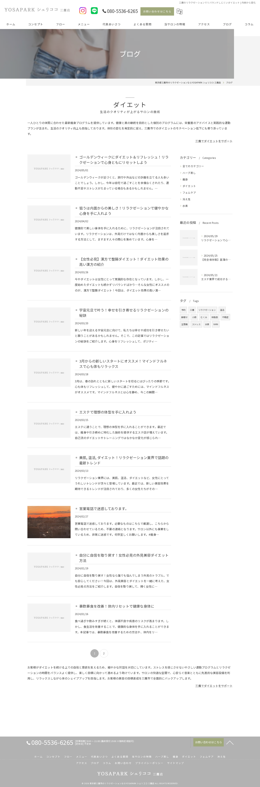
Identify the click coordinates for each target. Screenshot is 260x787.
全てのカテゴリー (193, 166)
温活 (222, 309)
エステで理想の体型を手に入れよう (107, 412)
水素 (185, 206)
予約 (183, 309)
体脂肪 (214, 317)
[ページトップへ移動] (229, 742)
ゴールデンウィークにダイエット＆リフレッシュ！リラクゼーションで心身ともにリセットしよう (124, 159)
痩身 (185, 179)
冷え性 (187, 199)
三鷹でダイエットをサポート (214, 141)
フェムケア (189, 192)
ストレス (196, 324)
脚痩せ (184, 317)
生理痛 (184, 324)
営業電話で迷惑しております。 (104, 508)
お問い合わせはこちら (157, 11)
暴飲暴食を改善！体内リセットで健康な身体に (116, 606)
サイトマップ (175, 763)
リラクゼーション (207, 309)
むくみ (204, 317)
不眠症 (225, 317)
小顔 (194, 317)
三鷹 (192, 309)
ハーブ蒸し (189, 173)
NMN (215, 324)
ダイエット (189, 186)
